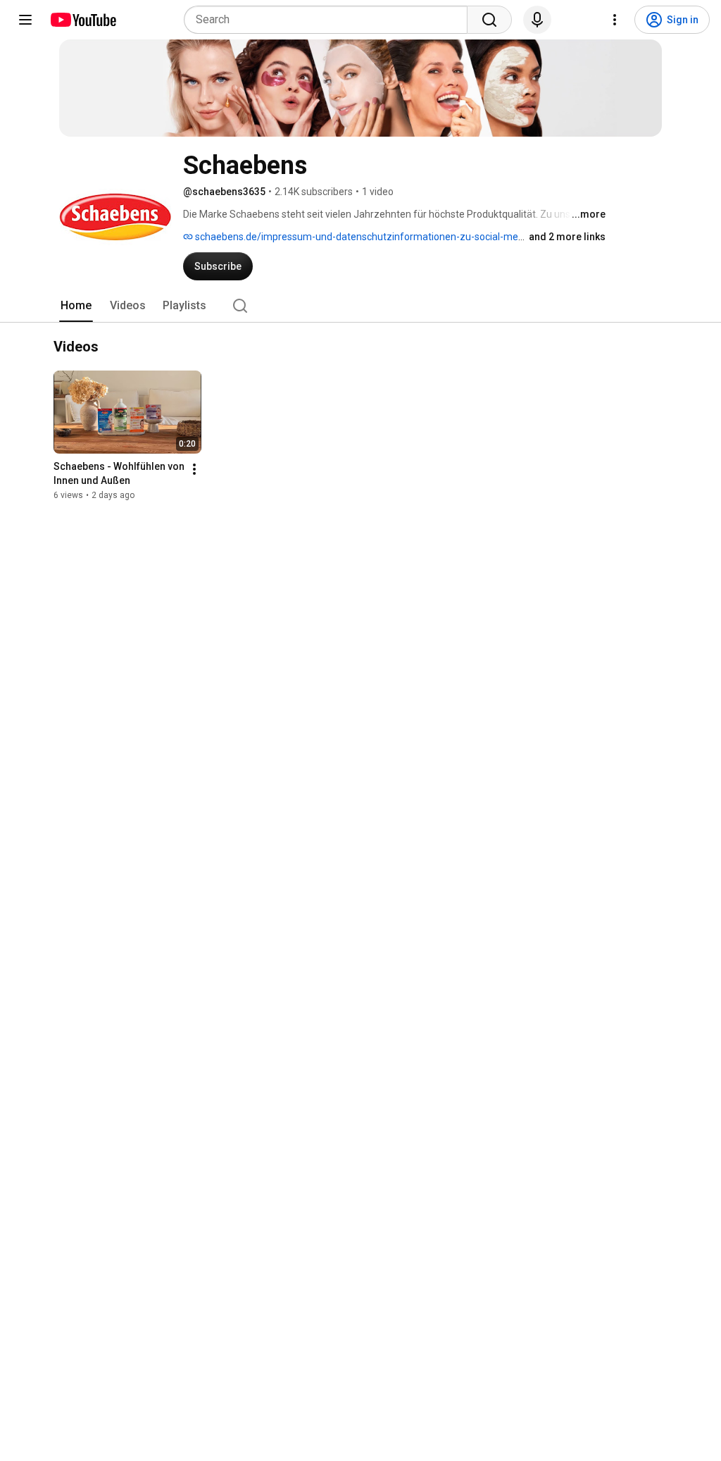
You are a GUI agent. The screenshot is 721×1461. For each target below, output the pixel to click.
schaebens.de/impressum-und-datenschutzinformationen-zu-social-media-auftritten (385, 236)
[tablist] (360, 306)
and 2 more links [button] (567, 236)
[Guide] (25, 19)
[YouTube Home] (82, 19)
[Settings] (614, 19)
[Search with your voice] (537, 20)
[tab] (76, 306)
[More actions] (194, 469)
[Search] (489, 20)
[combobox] (330, 19)
